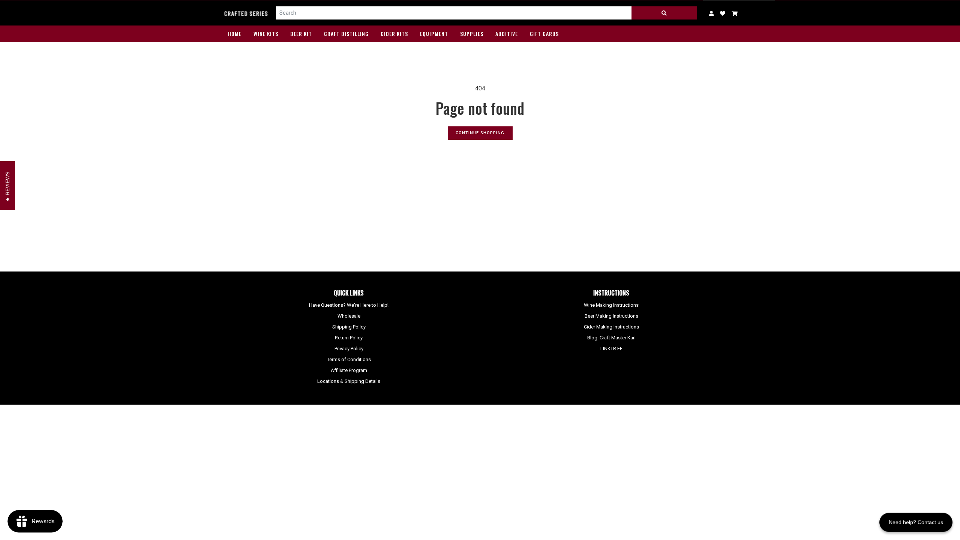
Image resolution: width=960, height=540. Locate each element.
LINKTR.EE (611, 348)
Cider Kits (394, 34)
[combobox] (454, 13)
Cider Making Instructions (611, 327)
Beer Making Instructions (611, 316)
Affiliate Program (349, 370)
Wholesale (349, 316)
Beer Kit (301, 34)
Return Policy (349, 337)
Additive (506, 34)
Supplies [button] (471, 34)
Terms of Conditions (349, 359)
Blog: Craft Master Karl (611, 337)
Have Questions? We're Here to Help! (348, 305)
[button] (735, 13)
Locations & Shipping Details (348, 381)
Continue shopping (480, 132)
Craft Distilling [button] (346, 34)
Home (235, 34)
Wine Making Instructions (611, 305)
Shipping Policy (349, 327)
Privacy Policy (348, 348)
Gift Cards (544, 34)
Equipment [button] (434, 34)
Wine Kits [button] (266, 34)
